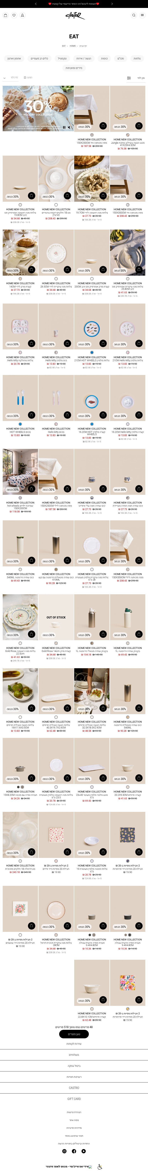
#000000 (56, 210)
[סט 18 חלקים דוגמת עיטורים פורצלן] (56, 179)
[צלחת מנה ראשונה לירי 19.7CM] (91, 179)
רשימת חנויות (74, 1077)
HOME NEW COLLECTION (128, 140)
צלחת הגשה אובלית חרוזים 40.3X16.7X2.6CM (56, 726)
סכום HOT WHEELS (20, 432)
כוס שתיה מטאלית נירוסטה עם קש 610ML (56, 578)
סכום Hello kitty (56, 432)
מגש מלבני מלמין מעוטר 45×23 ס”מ (92, 796)
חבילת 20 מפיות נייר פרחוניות (128, 869)
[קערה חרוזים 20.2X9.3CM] (127, 761)
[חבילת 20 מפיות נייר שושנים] (20, 909)
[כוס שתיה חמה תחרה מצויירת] (127, 472)
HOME (73, 45)
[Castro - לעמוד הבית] (74, 15)
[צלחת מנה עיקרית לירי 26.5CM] (56, 253)
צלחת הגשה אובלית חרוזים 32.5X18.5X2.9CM (92, 726)
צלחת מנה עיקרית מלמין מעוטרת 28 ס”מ (91, 578)
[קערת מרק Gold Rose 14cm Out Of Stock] (56, 617)
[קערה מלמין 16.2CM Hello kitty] (127, 398)
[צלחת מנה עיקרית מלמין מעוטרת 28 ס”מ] (91, 543)
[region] (28, 77)
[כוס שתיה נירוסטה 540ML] (20, 543)
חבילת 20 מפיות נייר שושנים (20, 942)
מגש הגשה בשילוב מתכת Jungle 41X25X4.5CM (128, 144)
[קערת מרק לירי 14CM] (20, 253)
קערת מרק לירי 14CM (20, 286)
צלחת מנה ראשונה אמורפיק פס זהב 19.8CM (20, 214)
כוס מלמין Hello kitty (56, 360)
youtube (83, 1151)
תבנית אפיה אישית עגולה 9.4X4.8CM (127, 944)
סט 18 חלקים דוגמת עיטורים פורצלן (56, 214)
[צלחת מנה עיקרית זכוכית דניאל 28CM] (56, 909)
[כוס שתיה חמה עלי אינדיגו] (91, 472)
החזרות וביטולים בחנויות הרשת (74, 1143)
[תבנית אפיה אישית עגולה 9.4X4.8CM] (127, 909)
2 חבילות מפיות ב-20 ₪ (128, 866)
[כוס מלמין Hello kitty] (56, 327)
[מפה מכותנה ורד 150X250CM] (91, 109)
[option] (127, 135)
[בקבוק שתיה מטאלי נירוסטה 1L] (91, 617)
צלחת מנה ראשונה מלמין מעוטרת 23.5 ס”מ (56, 796)
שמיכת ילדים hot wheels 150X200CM (20, 507)
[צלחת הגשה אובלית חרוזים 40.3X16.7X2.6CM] (56, 691)
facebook (74, 1151)
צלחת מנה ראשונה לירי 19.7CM (92, 212)
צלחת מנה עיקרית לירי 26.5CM (56, 286)
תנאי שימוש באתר (74, 1135)
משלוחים (74, 1055)
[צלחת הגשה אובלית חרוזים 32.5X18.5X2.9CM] (91, 691)
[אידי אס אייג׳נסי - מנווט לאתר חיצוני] (68, 1167)
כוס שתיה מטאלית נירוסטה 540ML (127, 726)
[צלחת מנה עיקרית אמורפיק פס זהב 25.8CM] (127, 253)
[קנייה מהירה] (139, 126)
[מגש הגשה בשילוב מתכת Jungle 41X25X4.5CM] (127, 109)
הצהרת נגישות (74, 1112)
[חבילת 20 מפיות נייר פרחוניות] (127, 835)
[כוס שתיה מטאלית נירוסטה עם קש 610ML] (56, 543)
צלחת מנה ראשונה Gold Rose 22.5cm (20, 652)
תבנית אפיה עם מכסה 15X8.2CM (20, 795)
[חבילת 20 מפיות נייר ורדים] (56, 835)
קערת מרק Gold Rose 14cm (56, 651)
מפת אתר (74, 1120)
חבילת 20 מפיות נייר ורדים (56, 869)
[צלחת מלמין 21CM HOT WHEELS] (91, 327)
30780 (92, 210)
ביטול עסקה (74, 1066)
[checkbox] (137, 58)
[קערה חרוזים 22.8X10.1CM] (91, 983)
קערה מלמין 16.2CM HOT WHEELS (92, 433)
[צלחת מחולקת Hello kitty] (20, 327)
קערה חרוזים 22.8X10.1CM (92, 1016)
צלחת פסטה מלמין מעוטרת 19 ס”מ (92, 870)
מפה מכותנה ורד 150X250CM (92, 142)
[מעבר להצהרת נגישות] (99, 1167)
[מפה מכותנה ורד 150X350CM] (127, 179)
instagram (64, 1151)
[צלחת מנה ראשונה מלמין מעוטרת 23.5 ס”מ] (56, 761)
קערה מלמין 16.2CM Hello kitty (128, 432)
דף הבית (83, 45)
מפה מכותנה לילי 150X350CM (127, 577)
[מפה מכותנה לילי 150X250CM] (56, 472)
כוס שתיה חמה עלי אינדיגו (92, 505)
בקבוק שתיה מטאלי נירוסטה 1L (92, 651)
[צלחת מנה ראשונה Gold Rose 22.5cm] (20, 617)
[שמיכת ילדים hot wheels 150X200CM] (20, 472)
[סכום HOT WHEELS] (20, 398)
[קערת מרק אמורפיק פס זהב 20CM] (91, 253)
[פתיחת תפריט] (142, 15)
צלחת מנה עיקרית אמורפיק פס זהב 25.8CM (127, 288)
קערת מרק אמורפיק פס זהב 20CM (92, 286)
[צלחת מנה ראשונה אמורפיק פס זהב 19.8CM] (20, 179)
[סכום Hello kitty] (56, 398)
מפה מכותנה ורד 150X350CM (128, 212)
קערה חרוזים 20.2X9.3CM (127, 795)
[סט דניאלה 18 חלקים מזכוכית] (20, 835)
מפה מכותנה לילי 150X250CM (56, 505)
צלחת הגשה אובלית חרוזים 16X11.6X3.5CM (20, 726)
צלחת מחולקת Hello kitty (20, 360)
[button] (22, 15)
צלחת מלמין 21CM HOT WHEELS (91, 360)
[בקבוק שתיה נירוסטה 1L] (127, 617)
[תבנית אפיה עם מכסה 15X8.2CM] (20, 761)
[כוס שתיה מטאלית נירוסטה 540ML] (127, 691)
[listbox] (127, 135)
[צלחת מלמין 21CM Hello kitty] (127, 327)
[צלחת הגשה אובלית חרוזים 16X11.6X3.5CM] (20, 691)
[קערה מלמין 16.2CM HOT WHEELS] (91, 398)
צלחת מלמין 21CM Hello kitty (128, 360)
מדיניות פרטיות (74, 1128)
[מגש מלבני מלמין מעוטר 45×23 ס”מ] (91, 761)
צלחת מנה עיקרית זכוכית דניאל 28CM (56, 944)
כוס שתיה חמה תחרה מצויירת (128, 505)
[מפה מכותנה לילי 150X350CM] (127, 543)
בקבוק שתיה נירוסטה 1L (127, 651)
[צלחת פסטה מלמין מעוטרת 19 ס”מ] (91, 835)
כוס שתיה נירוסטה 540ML (20, 577)
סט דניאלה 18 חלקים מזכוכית (20, 869)
